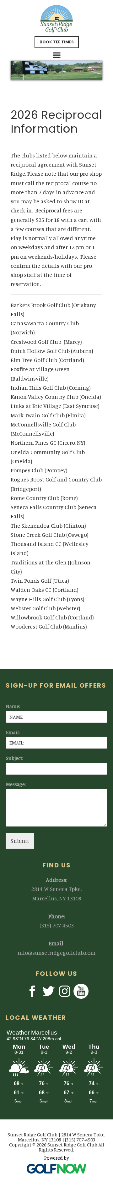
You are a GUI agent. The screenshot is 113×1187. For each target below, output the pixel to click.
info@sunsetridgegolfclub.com (56, 952)
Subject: (14, 758)
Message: (16, 784)
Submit (20, 840)
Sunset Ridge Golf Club (56, 19)
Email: (13, 732)
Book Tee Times (57, 42)
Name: (13, 706)
